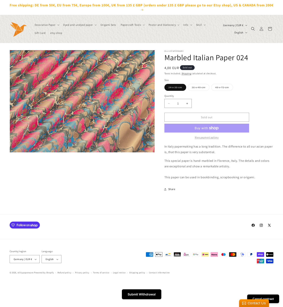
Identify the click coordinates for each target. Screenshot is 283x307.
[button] (46, 25)
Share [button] (171, 189)
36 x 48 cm (200, 88)
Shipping (186, 73)
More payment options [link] (207, 137)
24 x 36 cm (177, 88)
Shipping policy (137, 272)
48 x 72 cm (224, 88)
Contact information (159, 272)
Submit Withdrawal (142, 294)
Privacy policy (82, 272)
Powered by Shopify (44, 272)
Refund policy (64, 272)
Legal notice (119, 272)
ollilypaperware (26, 272)
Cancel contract (263, 298)
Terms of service (101, 272)
